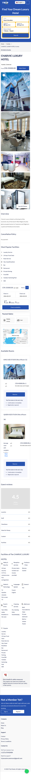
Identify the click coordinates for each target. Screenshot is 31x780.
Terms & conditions (6, 741)
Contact (3, 736)
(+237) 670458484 (7, 752)
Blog (2, 728)
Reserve (15, 394)
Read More (6, 454)
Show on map (15, 335)
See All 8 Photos (22, 206)
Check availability (15, 307)
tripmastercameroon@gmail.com (11, 758)
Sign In (6, 711)
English (20, 2)
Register (18, 711)
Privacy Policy (5, 739)
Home (2, 723)
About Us (3, 725)
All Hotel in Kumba (6, 50)
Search (16, 35)
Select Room (22, 68)
